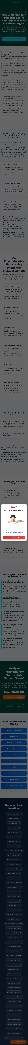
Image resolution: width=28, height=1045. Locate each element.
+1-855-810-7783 (14, 537)
